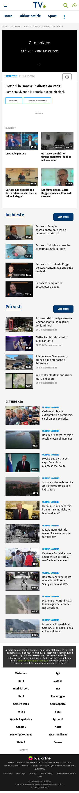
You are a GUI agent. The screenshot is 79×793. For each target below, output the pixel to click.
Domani (57, 742)
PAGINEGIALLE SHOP (51, 763)
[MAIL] (74, 5)
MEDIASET (13, 100)
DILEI (35, 766)
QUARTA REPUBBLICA (37, 100)
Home (8, 16)
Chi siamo (7, 773)
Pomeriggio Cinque (21, 734)
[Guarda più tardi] (67, 76)
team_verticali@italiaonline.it (33, 660)
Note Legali (21, 773)
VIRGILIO (21, 763)
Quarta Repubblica (21, 719)
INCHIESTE (15, 26)
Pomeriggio (58, 696)
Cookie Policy (46, 773)
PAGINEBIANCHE (11, 766)
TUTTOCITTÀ (26, 766)
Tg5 (58, 688)
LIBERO (11, 763)
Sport (52, 16)
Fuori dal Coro (21, 688)
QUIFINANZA (56, 766)
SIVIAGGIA (44, 766)
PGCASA (67, 763)
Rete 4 (21, 711)
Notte (58, 727)
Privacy (33, 773)
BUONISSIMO (69, 766)
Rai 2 (21, 696)
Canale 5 (21, 727)
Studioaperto (58, 704)
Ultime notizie (30, 16)
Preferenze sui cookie (66, 773)
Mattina (57, 681)
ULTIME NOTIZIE (50, 407)
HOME (4, 26)
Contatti (23, 750)
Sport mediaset (58, 734)
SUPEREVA (40, 769)
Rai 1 (21, 681)
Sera (58, 711)
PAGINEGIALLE (33, 763)
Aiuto (39, 777)
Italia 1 (21, 742)
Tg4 (58, 673)
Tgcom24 (58, 719)
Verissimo (21, 673)
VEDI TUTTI (63, 216)
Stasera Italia (21, 704)
